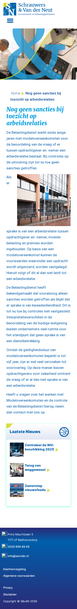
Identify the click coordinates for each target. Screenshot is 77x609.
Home (15, 93)
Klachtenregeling (14, 569)
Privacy (8, 587)
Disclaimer (10, 594)
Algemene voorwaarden (19, 575)
